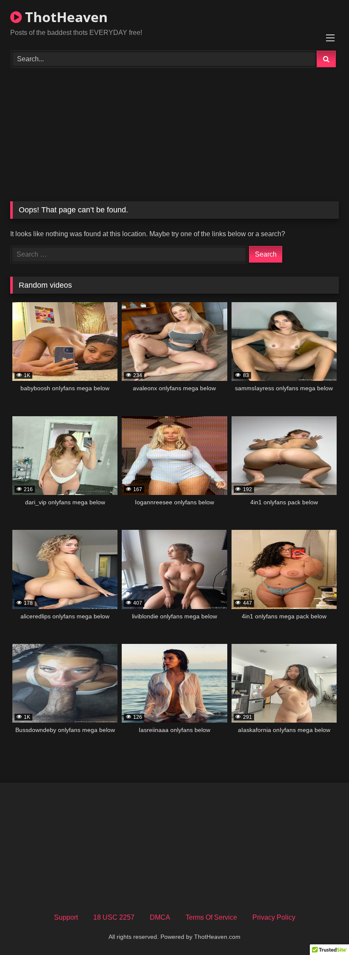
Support (66, 917)
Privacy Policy (273, 917)
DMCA (160, 917)
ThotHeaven (65, 17)
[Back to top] (322, 929)
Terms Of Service (211, 917)
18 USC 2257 (113, 917)
